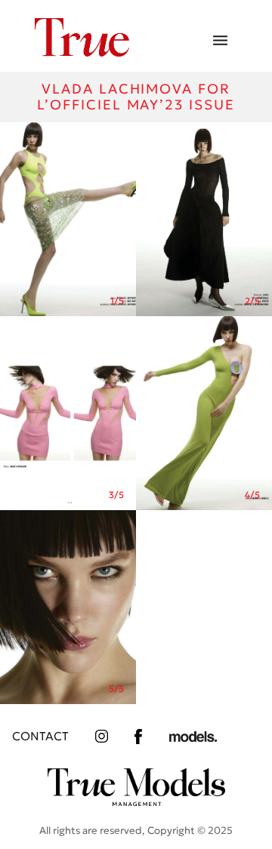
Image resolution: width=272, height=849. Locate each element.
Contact (40, 736)
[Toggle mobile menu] (220, 41)
